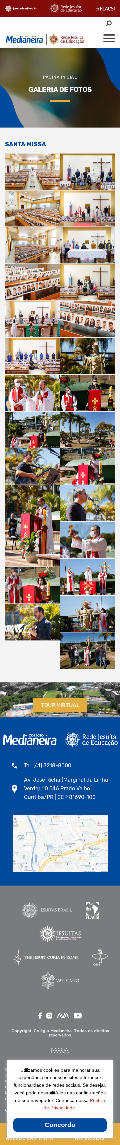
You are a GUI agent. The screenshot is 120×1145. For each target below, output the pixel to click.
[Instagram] (49, 1015)
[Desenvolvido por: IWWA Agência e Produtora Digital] (60, 1050)
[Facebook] (40, 1015)
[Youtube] (78, 1015)
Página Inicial (60, 77)
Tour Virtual (60, 705)
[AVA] (63, 1016)
